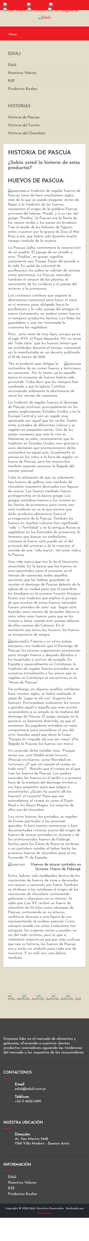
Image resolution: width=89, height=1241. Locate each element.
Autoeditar (45, 1213)
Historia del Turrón (23, 125)
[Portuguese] (63, 10)
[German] (14, 10)
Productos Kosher (22, 89)
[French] (59, 5)
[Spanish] (14, 5)
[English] (37, 5)
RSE (11, 81)
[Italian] (37, 10)
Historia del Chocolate (26, 133)
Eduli (12, 65)
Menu (12, 34)
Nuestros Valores (22, 73)
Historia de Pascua (23, 117)
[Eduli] (44, 17)
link (15, 997)
